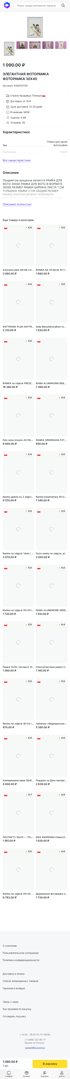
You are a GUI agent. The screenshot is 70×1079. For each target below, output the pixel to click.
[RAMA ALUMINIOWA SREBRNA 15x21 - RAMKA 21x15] (52, 585)
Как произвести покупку (17, 1009)
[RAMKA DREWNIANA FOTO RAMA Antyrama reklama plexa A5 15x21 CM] (52, 415)
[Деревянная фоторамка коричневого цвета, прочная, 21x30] (52, 869)
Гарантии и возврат (14, 988)
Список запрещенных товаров (20, 980)
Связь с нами (10, 1001)
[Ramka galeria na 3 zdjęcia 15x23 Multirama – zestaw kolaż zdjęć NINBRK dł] (18, 472)
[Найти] (63, 5)
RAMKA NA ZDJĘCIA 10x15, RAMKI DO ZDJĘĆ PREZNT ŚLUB (51, 270)
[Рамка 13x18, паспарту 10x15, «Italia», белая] (18, 642)
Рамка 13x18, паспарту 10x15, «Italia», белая (18, 667)
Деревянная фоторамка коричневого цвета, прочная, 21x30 (51, 893)
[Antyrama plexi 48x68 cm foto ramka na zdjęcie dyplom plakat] (18, 245)
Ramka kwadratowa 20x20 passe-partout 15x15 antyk (51, 496)
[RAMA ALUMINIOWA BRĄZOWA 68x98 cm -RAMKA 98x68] (52, 358)
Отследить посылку (14, 1016)
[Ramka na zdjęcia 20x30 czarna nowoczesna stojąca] (18, 869)
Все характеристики (17, 160)
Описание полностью (17, 204)
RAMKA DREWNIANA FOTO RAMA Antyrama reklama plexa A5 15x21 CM (51, 440)
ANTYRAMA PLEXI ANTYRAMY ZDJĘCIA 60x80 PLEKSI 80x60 (18, 326)
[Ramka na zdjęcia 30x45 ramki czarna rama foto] (18, 585)
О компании (10, 945)
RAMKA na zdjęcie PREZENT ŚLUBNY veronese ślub (18, 383)
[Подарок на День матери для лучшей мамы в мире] (52, 755)
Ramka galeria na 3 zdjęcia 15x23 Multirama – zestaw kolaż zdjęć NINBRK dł (18, 496)
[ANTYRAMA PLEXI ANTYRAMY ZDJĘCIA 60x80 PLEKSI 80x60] (18, 302)
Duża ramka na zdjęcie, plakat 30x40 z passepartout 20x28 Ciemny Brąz (51, 553)
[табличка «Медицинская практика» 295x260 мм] (52, 699)
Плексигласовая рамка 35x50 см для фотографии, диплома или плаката (51, 667)
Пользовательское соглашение (21, 952)
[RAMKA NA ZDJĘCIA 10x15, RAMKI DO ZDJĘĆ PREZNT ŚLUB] (52, 245)
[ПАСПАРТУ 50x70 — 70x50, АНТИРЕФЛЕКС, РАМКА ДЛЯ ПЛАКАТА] (18, 812)
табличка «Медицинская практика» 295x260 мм (51, 723)
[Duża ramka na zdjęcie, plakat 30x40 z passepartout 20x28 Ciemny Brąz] (52, 529)
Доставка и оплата (13, 973)
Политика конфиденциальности (21, 960)
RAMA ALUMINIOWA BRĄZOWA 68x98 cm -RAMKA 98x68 (51, 383)
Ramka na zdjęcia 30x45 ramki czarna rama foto (18, 610)
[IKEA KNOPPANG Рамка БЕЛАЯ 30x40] (52, 812)
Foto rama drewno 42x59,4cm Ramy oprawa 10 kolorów (18, 440)
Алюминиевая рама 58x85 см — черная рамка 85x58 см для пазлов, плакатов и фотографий (18, 780)
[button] (27, 1074)
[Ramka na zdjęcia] (18, 529)
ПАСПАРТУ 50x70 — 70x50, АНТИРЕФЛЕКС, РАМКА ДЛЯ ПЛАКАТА (18, 837)
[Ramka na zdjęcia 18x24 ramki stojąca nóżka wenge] (18, 699)
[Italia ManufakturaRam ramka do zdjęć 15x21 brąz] (52, 302)
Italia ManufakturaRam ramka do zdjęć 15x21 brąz (51, 326)
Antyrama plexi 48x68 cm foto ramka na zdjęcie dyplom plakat (18, 270)
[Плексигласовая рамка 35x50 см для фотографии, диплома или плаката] (52, 642)
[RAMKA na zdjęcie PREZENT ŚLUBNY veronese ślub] (18, 358)
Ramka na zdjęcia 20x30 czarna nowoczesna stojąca (18, 893)
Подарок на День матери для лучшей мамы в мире (51, 780)
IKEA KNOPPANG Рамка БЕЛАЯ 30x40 (51, 837)
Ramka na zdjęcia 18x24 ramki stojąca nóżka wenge (18, 723)
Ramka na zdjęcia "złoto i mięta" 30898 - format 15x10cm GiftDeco (18, 553)
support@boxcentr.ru (35, 1047)
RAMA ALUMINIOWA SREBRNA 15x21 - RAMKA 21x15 (51, 610)
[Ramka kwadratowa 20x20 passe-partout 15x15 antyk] (52, 472)
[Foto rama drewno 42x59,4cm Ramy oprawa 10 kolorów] (18, 415)
